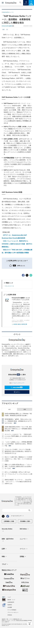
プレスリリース (9, 286)
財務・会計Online (8, 539)
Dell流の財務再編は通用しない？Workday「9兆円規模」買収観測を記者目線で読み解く (18, 414)
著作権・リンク (11, 599)
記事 (3, 549)
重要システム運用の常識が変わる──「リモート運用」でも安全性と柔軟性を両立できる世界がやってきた (18, 466)
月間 (24, 409)
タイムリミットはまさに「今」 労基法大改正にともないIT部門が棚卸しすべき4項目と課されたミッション (18, 436)
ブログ (4, 564)
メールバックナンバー (18, 383)
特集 (3, 556)
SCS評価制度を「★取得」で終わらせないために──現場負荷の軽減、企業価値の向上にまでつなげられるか (18, 421)
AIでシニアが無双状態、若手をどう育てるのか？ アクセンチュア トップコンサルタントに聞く (18, 474)
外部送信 (10, 615)
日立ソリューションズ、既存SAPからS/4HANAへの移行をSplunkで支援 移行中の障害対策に (17, 244)
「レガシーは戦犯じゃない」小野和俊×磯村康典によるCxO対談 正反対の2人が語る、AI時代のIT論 (18, 444)
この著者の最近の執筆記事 (19, 324)
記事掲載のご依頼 (9, 521)
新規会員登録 (17, 387)
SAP (3, 29)
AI (7, 29)
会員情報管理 (11, 602)
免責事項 (10, 604)
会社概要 (10, 607)
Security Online (7, 529)
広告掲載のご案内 (25, 521)
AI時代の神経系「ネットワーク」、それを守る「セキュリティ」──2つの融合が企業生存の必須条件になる (18, 481)
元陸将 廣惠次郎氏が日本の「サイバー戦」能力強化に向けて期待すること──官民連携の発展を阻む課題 (18, 428)
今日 (9, 409)
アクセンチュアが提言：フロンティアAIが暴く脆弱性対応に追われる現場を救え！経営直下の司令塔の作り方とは (18, 451)
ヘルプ (9, 597)
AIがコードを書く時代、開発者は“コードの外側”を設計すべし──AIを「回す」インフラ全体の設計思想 (18, 459)
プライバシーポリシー (13, 612)
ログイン (18, 392)
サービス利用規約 (12, 610)
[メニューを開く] (2, 2)
